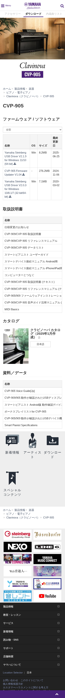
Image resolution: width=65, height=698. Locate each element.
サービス (8, 623)
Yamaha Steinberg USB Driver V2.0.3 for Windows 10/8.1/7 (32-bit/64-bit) (16, 189)
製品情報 (8, 606)
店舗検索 (8, 656)
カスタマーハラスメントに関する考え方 (25, 687)
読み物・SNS (10, 639)
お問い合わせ (10, 680)
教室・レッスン (12, 614)
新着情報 (8, 631)
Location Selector (13, 672)
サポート (8, 648)
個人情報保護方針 (13, 683)
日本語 (40, 344)
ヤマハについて (12, 664)
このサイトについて (32, 680)
